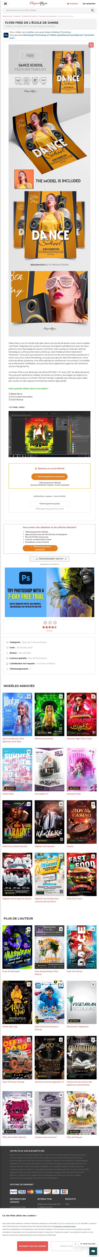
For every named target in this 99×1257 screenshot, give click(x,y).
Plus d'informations (37, 658)
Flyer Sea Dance (74, 971)
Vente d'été (8, 794)
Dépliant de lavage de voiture (16, 899)
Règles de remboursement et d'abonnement (49, 1205)
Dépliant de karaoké (44, 846)
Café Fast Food (74, 899)
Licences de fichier (18, 1207)
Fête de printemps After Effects (46, 972)
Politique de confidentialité (47, 1235)
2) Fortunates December (21, 397)
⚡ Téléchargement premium (49, 476)
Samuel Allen (24, 653)
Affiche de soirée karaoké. (15, 846)
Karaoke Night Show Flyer (79, 739)
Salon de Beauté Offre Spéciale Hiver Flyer (13, 740)
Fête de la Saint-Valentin (14, 1137)
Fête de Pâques (74, 1137)
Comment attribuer (45, 663)
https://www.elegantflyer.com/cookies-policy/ (18, 1229)
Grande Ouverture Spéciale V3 (49, 1082)
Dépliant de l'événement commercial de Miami (47, 900)
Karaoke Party (74, 794)
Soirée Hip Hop (9, 1026)
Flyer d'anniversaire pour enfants (47, 1028)
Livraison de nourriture (46, 1137)
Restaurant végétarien (78, 1026)
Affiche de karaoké (44, 739)
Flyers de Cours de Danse (34, 642)
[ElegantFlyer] (38, 3)
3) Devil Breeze (16, 399)
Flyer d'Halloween (11, 971)
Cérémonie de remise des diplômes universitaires (79, 1083)
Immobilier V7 (41, 794)
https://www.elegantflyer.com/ (67, 1223)
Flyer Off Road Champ (13, 1082)
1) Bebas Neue (15, 394)
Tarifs (67, 1204)
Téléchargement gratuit (49, 504)
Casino (70, 846)
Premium (74, 4)
